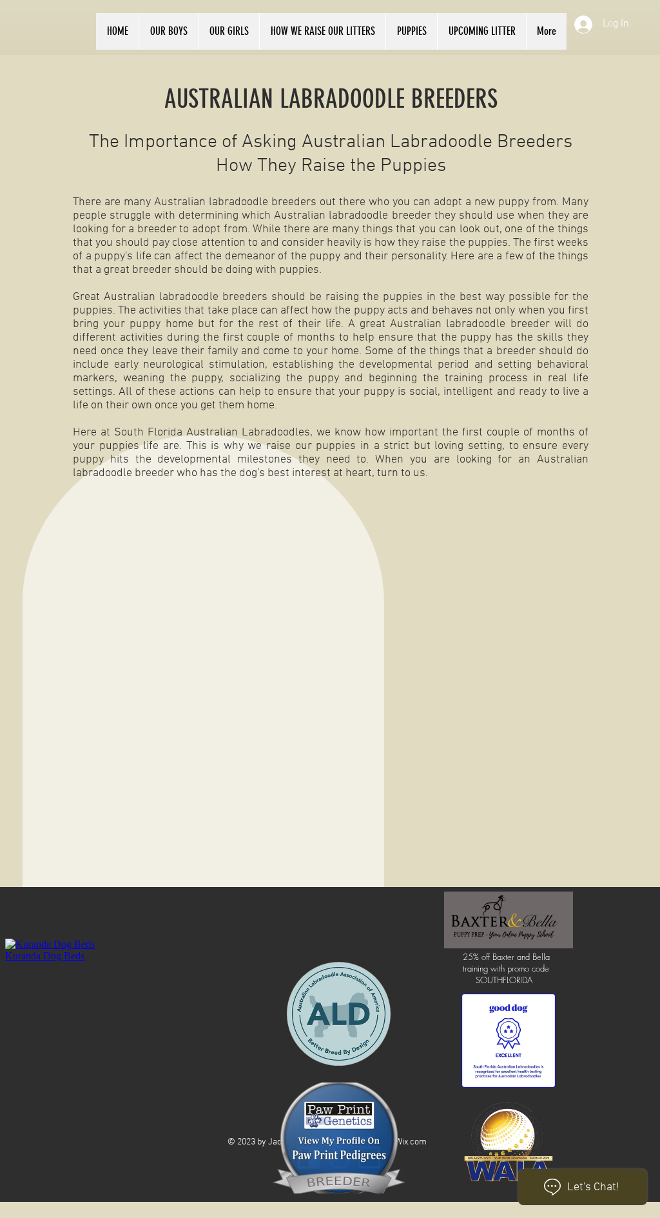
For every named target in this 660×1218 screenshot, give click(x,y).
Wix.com (411, 1142)
